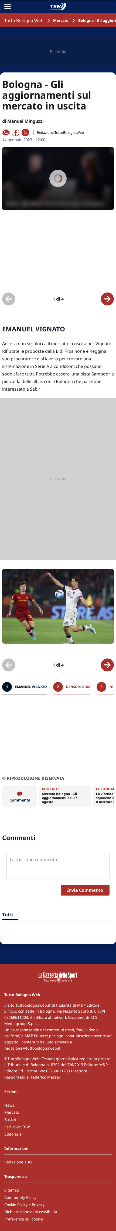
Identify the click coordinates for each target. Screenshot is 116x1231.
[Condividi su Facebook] (15, 132)
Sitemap (11, 1190)
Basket (10, 1119)
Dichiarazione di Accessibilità (30, 1211)
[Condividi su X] (25, 132)
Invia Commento (85, 890)
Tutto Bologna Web (23, 21)
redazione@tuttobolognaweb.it (32, 1048)
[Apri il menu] (7, 6)
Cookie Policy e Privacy (24, 1204)
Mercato (61, 20)
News (9, 1105)
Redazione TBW (18, 1162)
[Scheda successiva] (107, 298)
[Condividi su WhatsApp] (6, 132)
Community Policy (20, 1197)
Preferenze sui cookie (23, 1219)
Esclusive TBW (17, 1126)
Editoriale (13, 1134)
